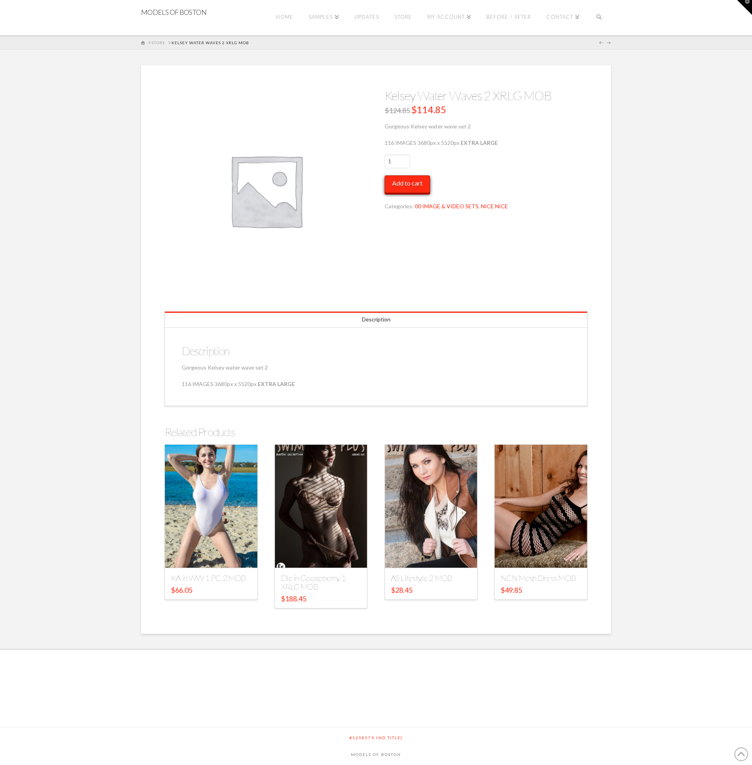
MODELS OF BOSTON (173, 12)
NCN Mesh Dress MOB (538, 578)
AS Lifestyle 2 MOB (421, 578)
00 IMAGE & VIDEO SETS (447, 206)
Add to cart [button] (214, 554)
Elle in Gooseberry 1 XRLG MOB (313, 582)
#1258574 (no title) (376, 737)
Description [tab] (376, 319)
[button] (744, 7)
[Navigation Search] (599, 17)
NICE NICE (494, 206)
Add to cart (407, 183)
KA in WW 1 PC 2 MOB (208, 578)
